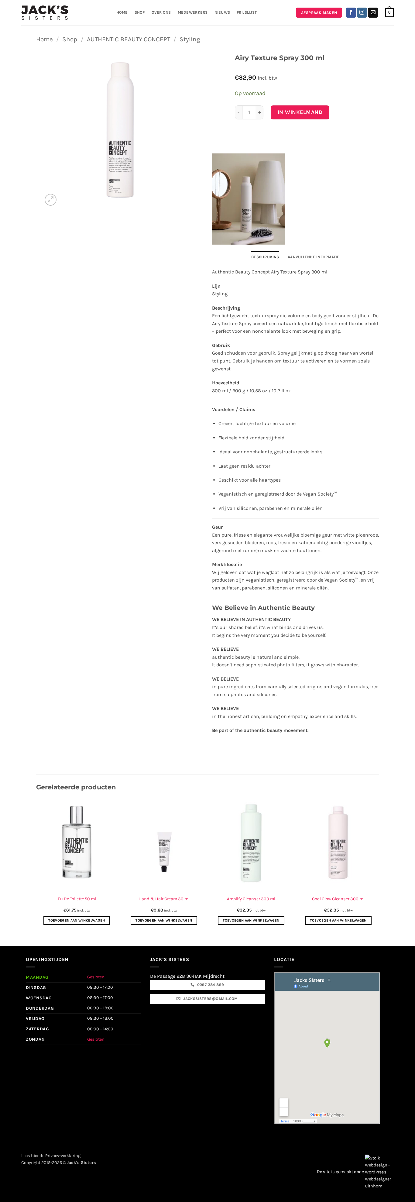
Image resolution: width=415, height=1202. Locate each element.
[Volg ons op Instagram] (362, 13)
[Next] (378, 865)
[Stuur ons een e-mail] (373, 13)
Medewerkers (193, 12)
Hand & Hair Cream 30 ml (164, 899)
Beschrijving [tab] (265, 257)
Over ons (161, 12)
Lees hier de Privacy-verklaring (51, 1155)
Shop (140, 12)
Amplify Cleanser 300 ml (251, 899)
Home (122, 12)
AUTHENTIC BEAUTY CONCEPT (128, 39)
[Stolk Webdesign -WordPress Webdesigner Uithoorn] (379, 1171)
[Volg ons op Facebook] (351, 13)
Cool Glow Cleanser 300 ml (338, 899)
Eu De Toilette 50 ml (77, 899)
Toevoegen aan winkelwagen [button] (76, 920)
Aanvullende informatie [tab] (314, 257)
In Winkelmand (300, 112)
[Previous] (36, 865)
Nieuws (222, 12)
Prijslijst (247, 12)
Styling (190, 39)
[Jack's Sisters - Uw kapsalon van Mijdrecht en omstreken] (44, 12)
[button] (389, 12)
